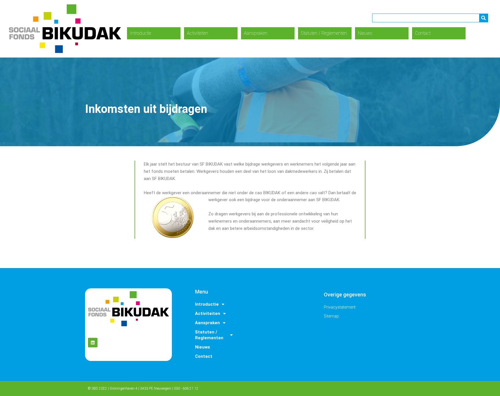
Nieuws (365, 33)
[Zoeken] (483, 18)
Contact (423, 33)
